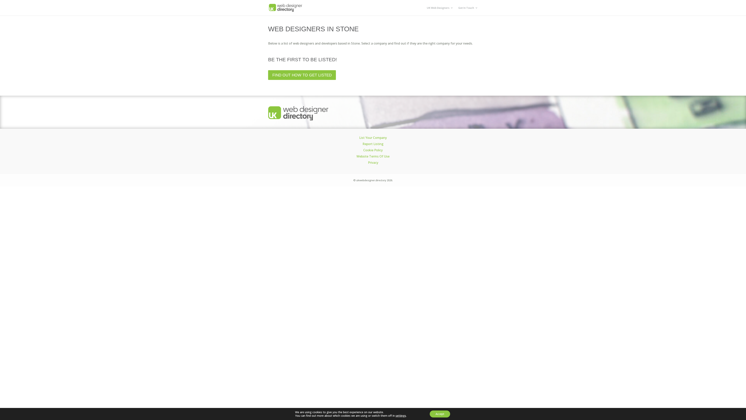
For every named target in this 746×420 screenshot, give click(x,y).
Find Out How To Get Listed (302, 75)
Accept (440, 414)
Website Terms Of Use (373, 156)
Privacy (373, 162)
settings (401, 415)
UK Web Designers (438, 8)
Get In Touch (466, 8)
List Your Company (373, 138)
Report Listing (373, 144)
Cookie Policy (373, 150)
